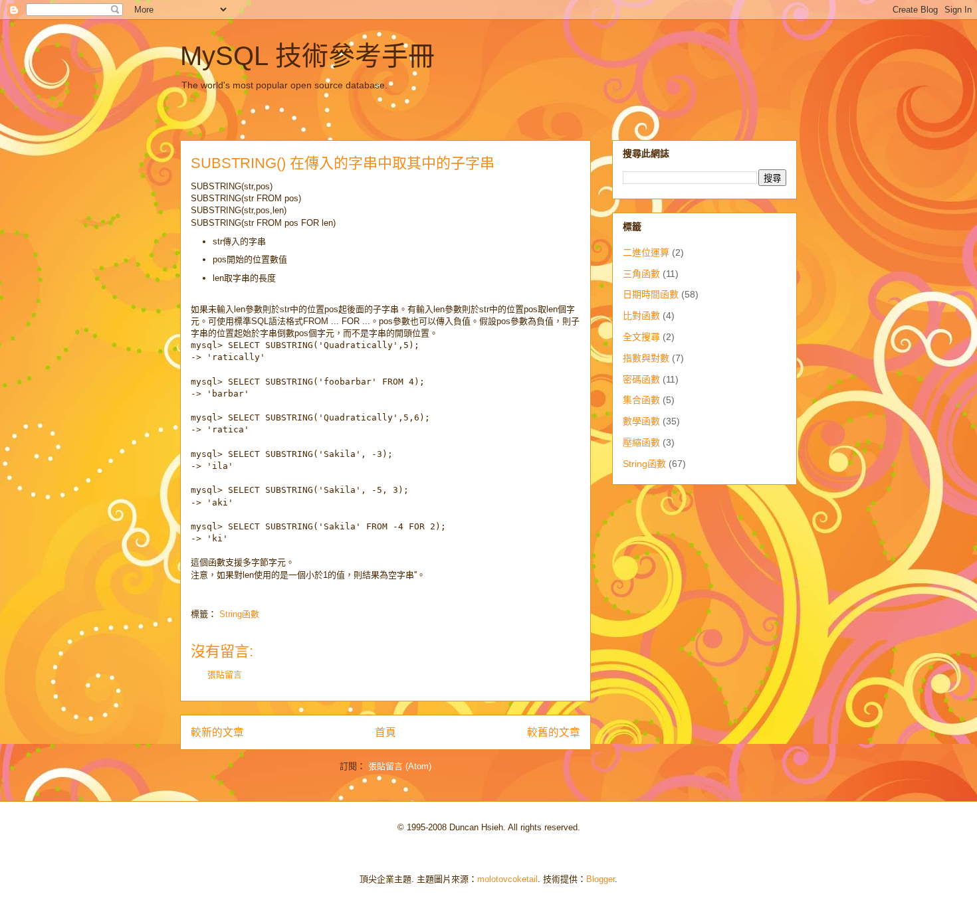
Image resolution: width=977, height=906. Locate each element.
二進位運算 (646, 252)
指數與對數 (646, 358)
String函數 (239, 614)
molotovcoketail (507, 879)
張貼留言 (224, 675)
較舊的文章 (553, 732)
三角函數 (641, 273)
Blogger (600, 879)
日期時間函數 (651, 294)
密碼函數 (641, 379)
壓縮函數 (641, 442)
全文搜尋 (641, 336)
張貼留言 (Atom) (399, 766)
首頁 (385, 732)
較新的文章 (217, 732)
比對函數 (641, 315)
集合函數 (641, 400)
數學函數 (641, 421)
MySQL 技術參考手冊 (307, 55)
